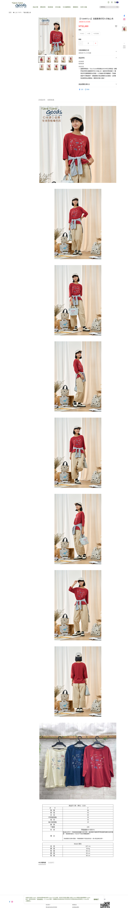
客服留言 (74, 904)
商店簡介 (48, 904)
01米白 (82, 33)
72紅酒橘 (96, 33)
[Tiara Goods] (19, 5)
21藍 (88, 33)
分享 (82, 89)
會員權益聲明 (75, 907)
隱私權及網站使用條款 (51, 907)
